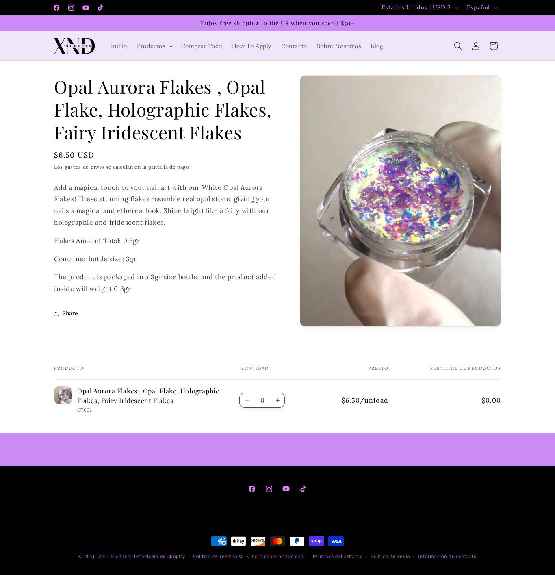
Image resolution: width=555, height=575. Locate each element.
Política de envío (390, 556)
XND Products (115, 556)
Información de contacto (447, 556)
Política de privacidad (278, 556)
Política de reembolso (218, 556)
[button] (154, 45)
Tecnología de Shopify (159, 556)
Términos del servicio (337, 556)
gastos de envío (84, 167)
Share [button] (70, 313)
